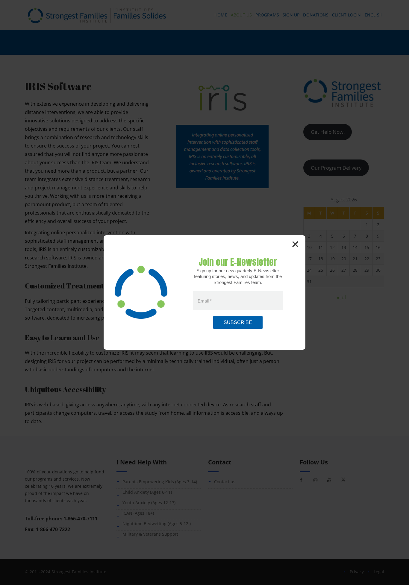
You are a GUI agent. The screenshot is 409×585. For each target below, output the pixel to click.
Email (205, 300)
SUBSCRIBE (238, 322)
